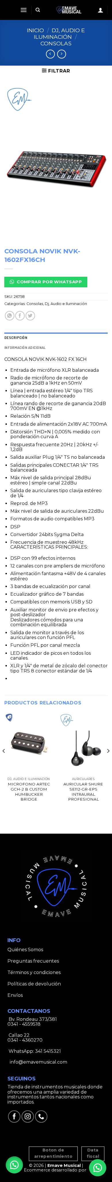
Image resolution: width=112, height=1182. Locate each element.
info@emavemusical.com (38, 1062)
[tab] (56, 337)
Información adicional (24, 347)
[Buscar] (38, 10)
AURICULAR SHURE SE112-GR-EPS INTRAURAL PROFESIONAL (83, 791)
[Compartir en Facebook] (20, 315)
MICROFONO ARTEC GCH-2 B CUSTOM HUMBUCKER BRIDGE (29, 791)
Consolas (56, 43)
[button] (14, 1164)
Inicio (35, 30)
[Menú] (23, 10)
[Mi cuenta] (100, 10)
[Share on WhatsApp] (9, 315)
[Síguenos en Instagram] (28, 1116)
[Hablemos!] (97, 1167)
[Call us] (41, 1116)
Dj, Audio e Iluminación (59, 33)
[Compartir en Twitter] (30, 315)
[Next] (108, 762)
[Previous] (4, 762)
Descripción (15, 337)
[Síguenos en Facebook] (14, 1116)
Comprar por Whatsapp (49, 281)
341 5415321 (48, 1051)
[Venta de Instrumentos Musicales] (69, 10)
